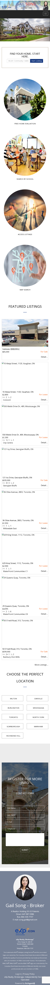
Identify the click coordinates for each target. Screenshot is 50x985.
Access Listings (25, 234)
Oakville (38, 698)
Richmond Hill (13, 736)
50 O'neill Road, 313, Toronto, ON (17, 649)
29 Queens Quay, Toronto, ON (15, 606)
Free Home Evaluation (25, 123)
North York (38, 717)
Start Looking (37, 61)
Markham (38, 726)
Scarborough (13, 726)
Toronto (13, 717)
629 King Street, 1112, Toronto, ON (17, 563)
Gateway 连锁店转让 (11, 349)
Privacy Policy (29, 974)
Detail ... (44, 357)
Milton (13, 698)
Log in (18, 974)
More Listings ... (41, 665)
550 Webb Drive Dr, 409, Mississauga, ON (20, 434)
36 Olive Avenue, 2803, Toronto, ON (18, 520)
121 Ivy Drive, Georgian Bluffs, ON (17, 477)
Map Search (25, 290)
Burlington (13, 708)
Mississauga (38, 708)
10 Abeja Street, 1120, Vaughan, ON (17, 392)
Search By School (25, 179)
